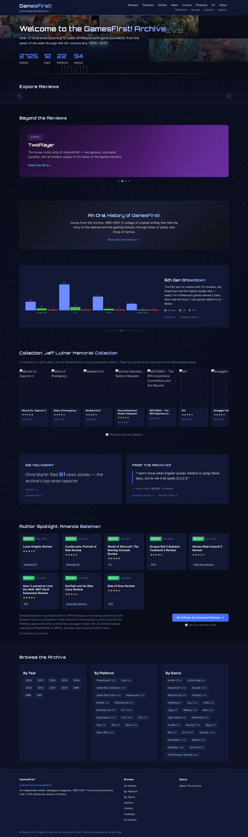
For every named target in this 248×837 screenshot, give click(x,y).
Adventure (177, 687)
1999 (76, 687)
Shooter (207, 732)
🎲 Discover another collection (124, 434)
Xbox (131, 724)
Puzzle (174, 724)
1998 (28, 695)
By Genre (173, 673)
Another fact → (33, 495)
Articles (162, 5)
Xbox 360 (105, 732)
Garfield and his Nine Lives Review (79, 587)
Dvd (126, 680)
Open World (177, 717)
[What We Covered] (119, 330)
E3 (213, 5)
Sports (198, 739)
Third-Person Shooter (183, 754)
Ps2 (127, 717)
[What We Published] (139, 330)
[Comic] (122, 181)
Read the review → (143, 495)
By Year (29, 673)
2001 (52, 687)
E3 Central (130, 819)
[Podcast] (119, 181)
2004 (76, 680)
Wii (115, 724)
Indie (209, 702)
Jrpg (173, 710)
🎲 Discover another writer (200, 624)
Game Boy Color (109, 695)
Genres (195, 9)
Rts (172, 732)
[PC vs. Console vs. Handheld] (142, 330)
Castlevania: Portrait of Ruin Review (80, 548)
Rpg (211, 724)
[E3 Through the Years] (129, 330)
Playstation (106, 717)
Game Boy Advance (111, 687)
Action (175, 680)
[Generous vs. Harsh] (126, 330)
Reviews (133, 5)
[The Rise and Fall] (116, 330)
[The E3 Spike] (134, 330)
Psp (101, 724)
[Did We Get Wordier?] (131, 330)
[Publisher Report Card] (111, 330)
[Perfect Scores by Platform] (136, 330)
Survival (197, 747)
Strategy (176, 747)
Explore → (170, 317)
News (174, 5)
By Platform (104, 673)
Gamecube (135, 695)
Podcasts (202, 5)
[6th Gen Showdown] (121, 330)
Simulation (177, 739)
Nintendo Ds (106, 710)
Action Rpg (196, 680)
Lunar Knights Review (37, 546)
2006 (52, 680)
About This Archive (190, 785)
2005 (64, 680)
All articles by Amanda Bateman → (200, 617)
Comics (187, 5)
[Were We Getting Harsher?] (108, 330)
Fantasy (199, 695)
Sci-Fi (188, 732)
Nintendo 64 (124, 702)
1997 (39, 695)
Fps (192, 702)
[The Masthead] (124, 330)
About (223, 5)
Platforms (181, 9)
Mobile (103, 702)
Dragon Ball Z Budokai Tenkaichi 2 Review (165, 548)
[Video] (126, 181)
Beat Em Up (177, 695)
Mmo (208, 710)
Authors (209, 9)
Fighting (175, 702)
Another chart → (190, 317)
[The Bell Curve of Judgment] (114, 330)
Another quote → (168, 495)
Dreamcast (106, 680)
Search (222, 9)
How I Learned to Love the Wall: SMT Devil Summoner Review (38, 589)
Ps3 (143, 717)
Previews (148, 5)
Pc (126, 710)
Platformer (200, 717)
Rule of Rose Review (121, 586)
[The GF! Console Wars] (106, 330)
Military (190, 710)
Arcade (199, 687)
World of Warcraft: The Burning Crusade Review (123, 550)
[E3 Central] (129, 181)
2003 (28, 687)
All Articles (130, 785)
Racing (193, 724)
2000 (64, 687)
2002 (41, 687)
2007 (40, 680)
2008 (28, 680)
